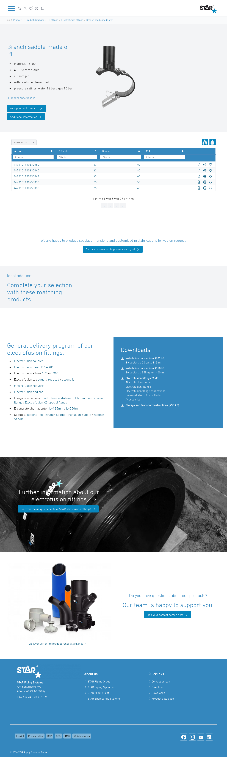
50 (138, 164)
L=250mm (73, 408)
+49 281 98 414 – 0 (35, 696)
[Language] (36, 8)
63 (95, 164)
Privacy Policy (35, 735)
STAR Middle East (98, 692)
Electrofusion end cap (28, 392)
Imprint (20, 735)
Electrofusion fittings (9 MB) (142, 378)
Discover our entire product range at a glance (56, 643)
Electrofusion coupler (29, 361)
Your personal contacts (24, 108)
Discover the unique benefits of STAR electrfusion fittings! (56, 509)
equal (42, 379)
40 (138, 170)
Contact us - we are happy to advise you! (110, 249)
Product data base (35, 19)
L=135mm (56, 408)
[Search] (19, 8)
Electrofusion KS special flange (46, 402)
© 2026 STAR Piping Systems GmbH (28, 752)
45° (44, 373)
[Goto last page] (123, 205)
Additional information (23, 116)
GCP (49, 735)
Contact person (161, 681)
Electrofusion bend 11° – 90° (33, 367)
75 (95, 182)
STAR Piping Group (98, 681)
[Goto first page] (104, 205)
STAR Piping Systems (100, 687)
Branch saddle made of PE (100, 19)
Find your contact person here (165, 614)
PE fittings (53, 19)
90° (55, 373)
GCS (58, 735)
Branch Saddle (55, 414)
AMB (67, 735)
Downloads (158, 692)
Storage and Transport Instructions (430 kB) (152, 405)
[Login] (25, 8)
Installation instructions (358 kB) (145, 368)
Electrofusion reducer (28, 385)
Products (18, 19)
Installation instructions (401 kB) (145, 358)
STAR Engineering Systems (104, 698)
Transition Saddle (79, 414)
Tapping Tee (35, 414)
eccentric (68, 379)
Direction (157, 687)
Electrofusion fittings (72, 19)
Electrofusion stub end (57, 398)
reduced (54, 379)
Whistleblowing (82, 735)
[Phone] (42, 8)
